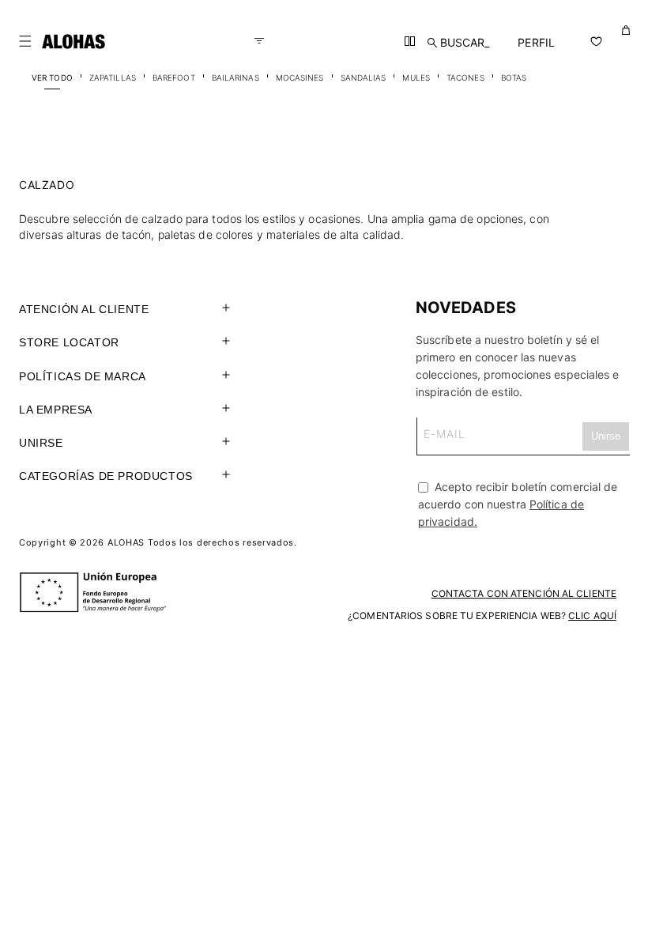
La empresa (55, 409)
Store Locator (69, 342)
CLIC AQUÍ (592, 615)
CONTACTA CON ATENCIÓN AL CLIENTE (523, 593)
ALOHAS (126, 542)
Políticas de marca (82, 376)
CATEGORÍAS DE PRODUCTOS (106, 476)
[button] (25, 41)
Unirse (41, 442)
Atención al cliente (84, 309)
